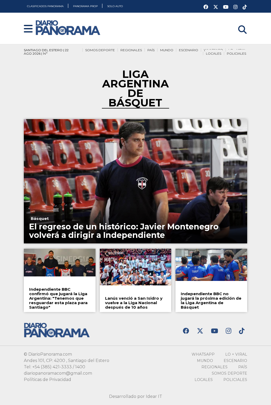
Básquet (40, 218)
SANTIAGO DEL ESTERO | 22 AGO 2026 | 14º (46, 51)
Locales (213, 53)
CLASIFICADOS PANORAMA (45, 6)
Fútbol (114, 289)
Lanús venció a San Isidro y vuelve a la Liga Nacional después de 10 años (133, 303)
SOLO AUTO (115, 6)
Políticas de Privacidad (47, 379)
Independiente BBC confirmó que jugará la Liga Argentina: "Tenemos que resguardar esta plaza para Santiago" (58, 298)
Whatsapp (203, 354)
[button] (28, 29)
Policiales (236, 53)
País (151, 50)
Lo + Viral (236, 354)
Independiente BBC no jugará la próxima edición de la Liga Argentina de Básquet (211, 300)
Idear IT (154, 396)
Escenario (188, 50)
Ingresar (238, 22)
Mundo (166, 50)
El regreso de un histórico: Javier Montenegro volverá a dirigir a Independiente (124, 231)
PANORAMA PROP (85, 6)
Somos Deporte (100, 50)
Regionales (131, 50)
